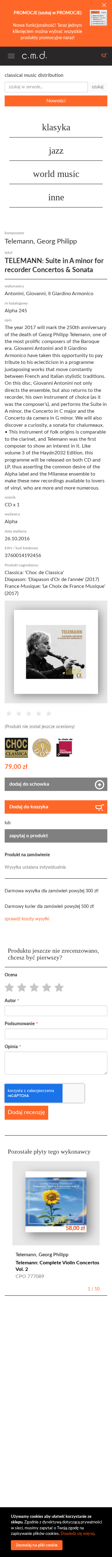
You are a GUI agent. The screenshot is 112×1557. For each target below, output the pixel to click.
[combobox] (46, 87)
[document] (57, 1532)
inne (56, 197)
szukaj (97, 87)
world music (56, 174)
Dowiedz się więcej (77, 1534)
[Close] (104, 5)
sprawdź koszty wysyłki (27, 919)
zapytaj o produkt (28, 835)
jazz (56, 150)
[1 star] (8, 988)
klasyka (56, 127)
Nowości (56, 100)
